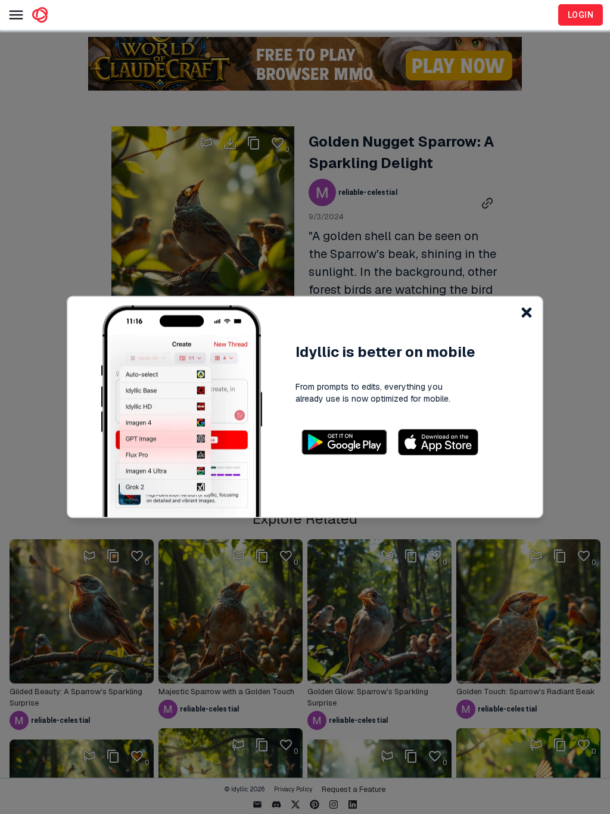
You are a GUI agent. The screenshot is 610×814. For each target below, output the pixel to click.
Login (580, 15)
